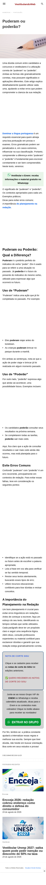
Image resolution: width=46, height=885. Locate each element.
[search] (42, 3)
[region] (20, 113)
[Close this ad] (44, 871)
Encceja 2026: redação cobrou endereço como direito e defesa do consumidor (18, 804)
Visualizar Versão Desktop (33, 868)
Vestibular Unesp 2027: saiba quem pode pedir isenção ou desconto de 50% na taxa (22, 850)
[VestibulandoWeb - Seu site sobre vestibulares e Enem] (25, 3)
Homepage (6, 12)
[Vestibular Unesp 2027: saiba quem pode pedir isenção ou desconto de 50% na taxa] (23, 828)
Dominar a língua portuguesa (17, 133)
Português (17, 12)
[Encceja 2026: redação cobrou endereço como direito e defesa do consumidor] (23, 780)
